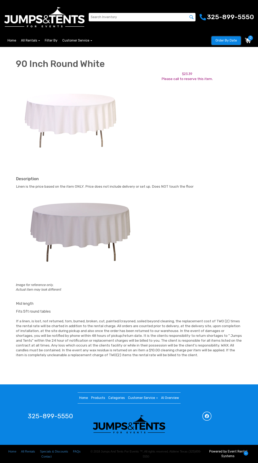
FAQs (77, 451)
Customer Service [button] (76, 40)
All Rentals (28, 451)
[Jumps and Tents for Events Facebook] (206, 416)
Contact (46, 456)
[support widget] (245, 453)
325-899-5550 (50, 416)
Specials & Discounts (54, 451)
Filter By (51, 40)
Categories (116, 398)
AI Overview (170, 398)
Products (98, 398)
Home (11, 40)
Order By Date (226, 40)
